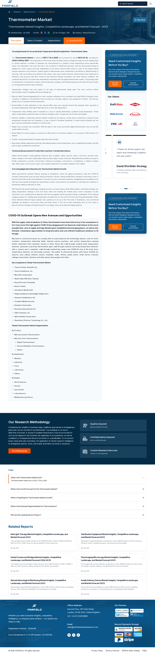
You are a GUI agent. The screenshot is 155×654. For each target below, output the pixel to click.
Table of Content (34, 40)
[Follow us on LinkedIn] (78, 635)
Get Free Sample (115, 84)
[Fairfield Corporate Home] (34, 608)
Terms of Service (112, 651)
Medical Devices (29, 12)
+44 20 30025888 (79, 616)
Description (16, 40)
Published (16, 12)
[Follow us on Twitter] (69, 635)
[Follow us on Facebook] (73, 635)
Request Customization (133, 84)
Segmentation (54, 40)
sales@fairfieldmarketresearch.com (82, 627)
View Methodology (19, 451)
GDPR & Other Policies (131, 651)
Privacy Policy (97, 651)
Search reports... (128, 4)
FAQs (144, 651)
